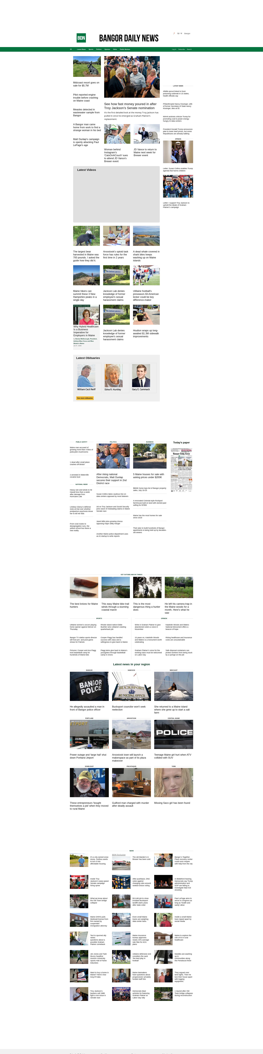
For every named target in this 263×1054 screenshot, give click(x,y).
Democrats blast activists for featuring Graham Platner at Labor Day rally (141, 994)
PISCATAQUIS (131, 766)
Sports (91, 49)
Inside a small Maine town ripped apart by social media (183, 919)
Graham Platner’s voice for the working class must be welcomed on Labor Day (148, 652)
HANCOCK (131, 670)
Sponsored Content (82, 306)
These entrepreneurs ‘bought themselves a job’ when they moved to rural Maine (89, 805)
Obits (115, 49)
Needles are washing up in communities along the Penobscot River (183, 957)
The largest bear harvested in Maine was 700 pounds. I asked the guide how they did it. (86, 256)
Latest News (81, 49)
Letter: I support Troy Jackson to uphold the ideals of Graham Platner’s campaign (176, 205)
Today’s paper (181, 442)
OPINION (178, 139)
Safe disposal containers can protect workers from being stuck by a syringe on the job (179, 652)
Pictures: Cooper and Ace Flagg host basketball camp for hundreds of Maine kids (83, 652)
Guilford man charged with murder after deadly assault (130, 804)
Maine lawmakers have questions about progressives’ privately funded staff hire (142, 976)
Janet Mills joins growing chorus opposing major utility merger (109, 522)
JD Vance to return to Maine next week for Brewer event (145, 152)
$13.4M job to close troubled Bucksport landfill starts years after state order (141, 901)
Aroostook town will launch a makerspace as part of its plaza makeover (129, 757)
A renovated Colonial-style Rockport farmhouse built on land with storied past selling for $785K (149, 503)
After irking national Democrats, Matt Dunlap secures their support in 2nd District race (111, 478)
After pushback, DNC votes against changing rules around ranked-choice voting (142, 882)
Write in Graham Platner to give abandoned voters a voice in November (148, 627)
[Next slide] (155, 199)
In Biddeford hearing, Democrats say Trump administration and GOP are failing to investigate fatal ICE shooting (184, 884)
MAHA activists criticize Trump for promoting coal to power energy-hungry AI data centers (176, 119)
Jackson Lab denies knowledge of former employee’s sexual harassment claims (114, 295)
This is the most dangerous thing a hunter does (146, 606)
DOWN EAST (89, 766)
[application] (90, 196)
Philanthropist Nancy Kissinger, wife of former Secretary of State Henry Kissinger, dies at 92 (177, 106)
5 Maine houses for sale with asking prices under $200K (148, 476)
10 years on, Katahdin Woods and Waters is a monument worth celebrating (148, 640)
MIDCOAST (174, 670)
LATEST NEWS (178, 86)
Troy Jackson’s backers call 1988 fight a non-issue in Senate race (98, 994)
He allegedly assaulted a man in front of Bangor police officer (87, 708)
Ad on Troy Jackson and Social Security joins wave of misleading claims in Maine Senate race (113, 509)
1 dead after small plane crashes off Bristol (80, 463)
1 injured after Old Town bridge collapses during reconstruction (184, 993)
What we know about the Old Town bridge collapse (98, 900)
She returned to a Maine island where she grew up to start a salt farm (172, 709)
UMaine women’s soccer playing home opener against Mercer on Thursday (83, 627)
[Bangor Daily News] (79, 42)
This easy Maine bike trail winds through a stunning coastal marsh (115, 606)
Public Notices (125, 49)
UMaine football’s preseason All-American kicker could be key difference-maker (146, 295)
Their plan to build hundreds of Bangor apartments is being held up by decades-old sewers (149, 530)
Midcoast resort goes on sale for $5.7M (86, 84)
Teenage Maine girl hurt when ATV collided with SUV (172, 756)
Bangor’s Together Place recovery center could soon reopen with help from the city (184, 860)
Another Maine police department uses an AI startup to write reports (112, 535)
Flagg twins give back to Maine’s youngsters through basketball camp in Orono (114, 652)
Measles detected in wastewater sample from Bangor (86, 112)
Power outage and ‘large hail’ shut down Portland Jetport (88, 756)
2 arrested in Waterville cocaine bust (79, 476)
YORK (174, 766)
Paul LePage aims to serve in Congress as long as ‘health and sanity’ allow (183, 901)
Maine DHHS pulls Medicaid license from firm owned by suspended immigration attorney (99, 921)
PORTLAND (89, 718)
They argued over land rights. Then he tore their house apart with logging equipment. (183, 977)
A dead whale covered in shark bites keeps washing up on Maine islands (146, 256)
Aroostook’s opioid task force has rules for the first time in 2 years (115, 254)
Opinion (107, 49)
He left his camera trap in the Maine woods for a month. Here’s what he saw (178, 608)
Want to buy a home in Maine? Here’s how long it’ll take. (99, 975)
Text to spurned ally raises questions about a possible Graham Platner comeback (98, 939)
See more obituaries (85, 398)
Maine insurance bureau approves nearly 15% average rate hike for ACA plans (141, 939)
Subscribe (181, 49)
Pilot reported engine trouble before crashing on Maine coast (85, 97)
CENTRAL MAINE (174, 718)
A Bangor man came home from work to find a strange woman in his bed (87, 127)
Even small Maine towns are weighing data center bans (140, 919)
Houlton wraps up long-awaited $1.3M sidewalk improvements (146, 333)
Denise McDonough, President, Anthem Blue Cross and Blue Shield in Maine (85, 341)
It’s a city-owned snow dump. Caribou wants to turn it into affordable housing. (99, 860)
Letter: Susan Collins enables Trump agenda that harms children (178, 169)
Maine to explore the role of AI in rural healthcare (183, 937)
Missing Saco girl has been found (172, 802)
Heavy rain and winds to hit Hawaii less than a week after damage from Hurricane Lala (81, 493)
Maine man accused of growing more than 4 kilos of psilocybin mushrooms (81, 449)
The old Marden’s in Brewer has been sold (141, 858)
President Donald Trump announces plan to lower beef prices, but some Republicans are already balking (178, 131)
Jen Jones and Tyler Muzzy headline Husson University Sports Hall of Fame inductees (98, 958)
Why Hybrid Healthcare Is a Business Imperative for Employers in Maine (86, 331)
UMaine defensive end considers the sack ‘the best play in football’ (142, 957)
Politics (99, 49)
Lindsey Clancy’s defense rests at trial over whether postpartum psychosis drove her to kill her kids (81, 510)
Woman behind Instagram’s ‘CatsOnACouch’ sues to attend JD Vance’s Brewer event (116, 155)
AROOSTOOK (131, 718)
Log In (174, 49)
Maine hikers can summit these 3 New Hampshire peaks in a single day (85, 295)
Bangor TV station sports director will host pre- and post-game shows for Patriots (83, 640)
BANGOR (89, 670)
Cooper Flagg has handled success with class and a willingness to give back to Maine (114, 640)
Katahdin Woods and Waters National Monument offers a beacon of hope (177, 627)
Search (189, 49)
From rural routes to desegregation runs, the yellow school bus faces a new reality (80, 527)
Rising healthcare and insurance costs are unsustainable (179, 639)
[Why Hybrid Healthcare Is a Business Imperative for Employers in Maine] (86, 324)
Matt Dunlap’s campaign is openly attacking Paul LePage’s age (86, 142)
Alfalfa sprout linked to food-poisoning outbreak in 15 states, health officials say (176, 93)
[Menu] (71, 49)
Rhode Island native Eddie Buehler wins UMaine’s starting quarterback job (113, 627)
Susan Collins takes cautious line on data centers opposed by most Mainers (112, 495)
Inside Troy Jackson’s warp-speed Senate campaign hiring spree (99, 882)
